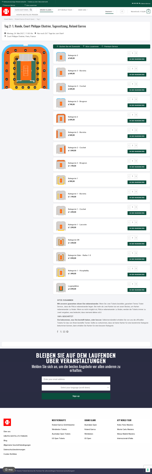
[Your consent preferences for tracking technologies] (148, 470)
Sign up (76, 396)
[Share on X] (61, 332)
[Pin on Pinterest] (67, 332)
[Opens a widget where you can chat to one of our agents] (8, 470)
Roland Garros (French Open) (24, 19)
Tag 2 (38, 19)
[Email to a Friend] (64, 332)
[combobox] (75, 387)
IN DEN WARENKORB (136, 59)
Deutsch (108, 11)
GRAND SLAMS (46, 10)
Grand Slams (8, 19)
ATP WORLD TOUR (65, 10)
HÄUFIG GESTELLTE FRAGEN (27, 15)
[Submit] (31, 10)
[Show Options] (108, 387)
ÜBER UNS (82, 10)
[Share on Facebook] (58, 332)
